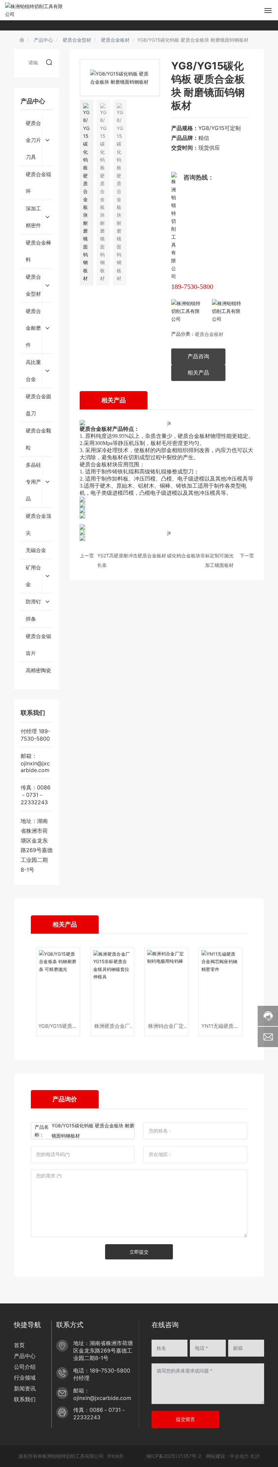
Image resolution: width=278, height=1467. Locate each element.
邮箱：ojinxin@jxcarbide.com (35, 762)
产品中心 (43, 40)
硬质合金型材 (77, 40)
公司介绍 (25, 1366)
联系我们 (25, 1399)
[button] (151, 77)
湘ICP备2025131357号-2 (173, 1456)
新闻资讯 (25, 1388)
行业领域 (25, 1377)
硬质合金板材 (115, 40)
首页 (19, 1345)
